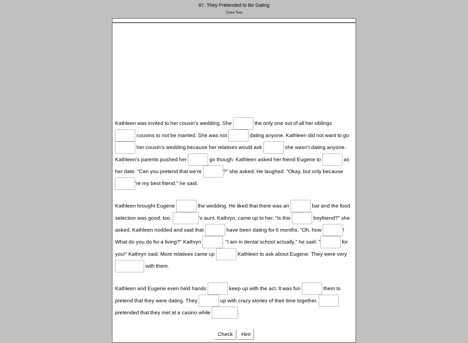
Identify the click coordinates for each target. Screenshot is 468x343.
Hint (246, 334)
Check (225, 334)
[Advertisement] (234, 69)
